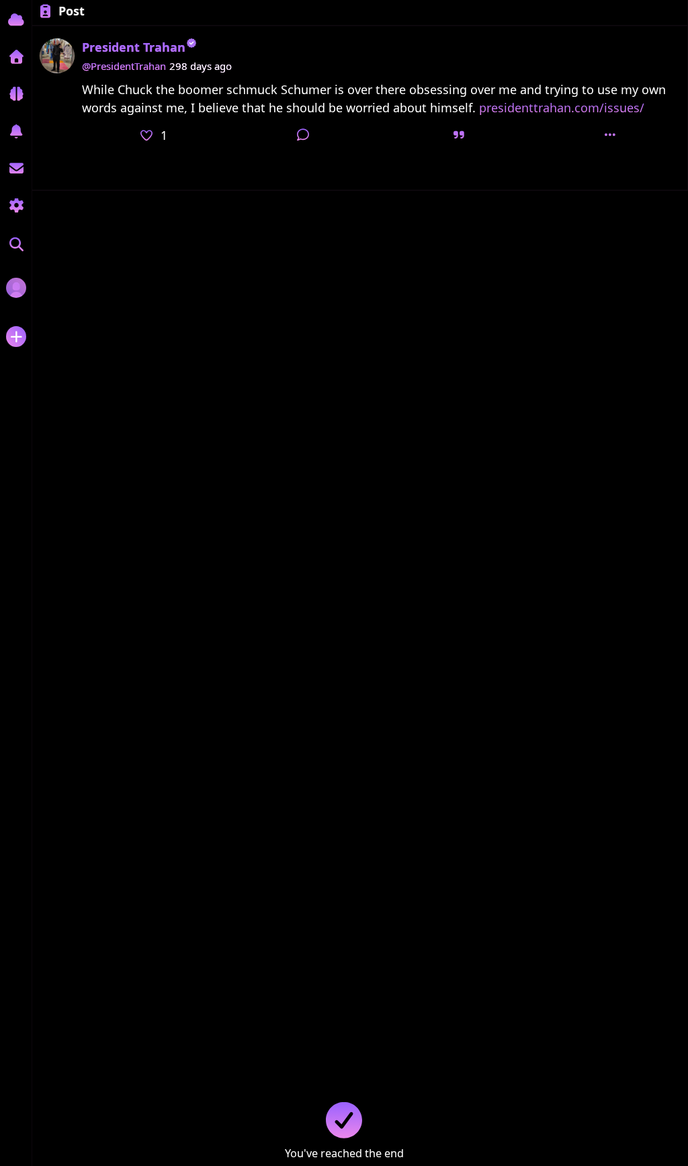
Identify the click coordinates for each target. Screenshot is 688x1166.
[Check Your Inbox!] (16, 168)
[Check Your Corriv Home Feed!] (16, 20)
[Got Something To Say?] (16, 336)
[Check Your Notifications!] (16, 131)
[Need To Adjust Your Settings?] (16, 205)
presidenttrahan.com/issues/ (561, 108)
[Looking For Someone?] (16, 245)
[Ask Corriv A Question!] (16, 94)
